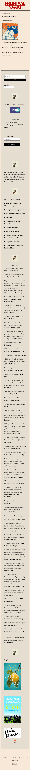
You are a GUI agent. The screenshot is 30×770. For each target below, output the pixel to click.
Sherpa (10, 42)
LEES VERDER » (7, 56)
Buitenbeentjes (9, 16)
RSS (15, 742)
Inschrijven (12, 144)
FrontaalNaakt (15, 5)
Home (15, 764)
